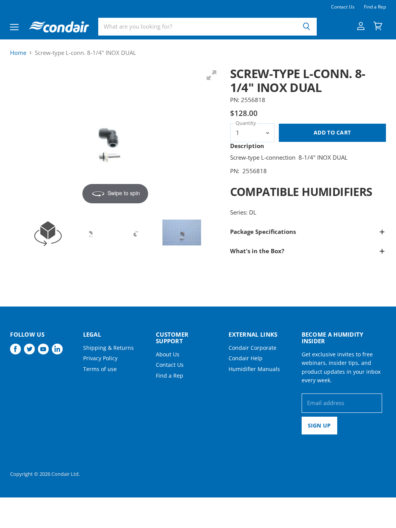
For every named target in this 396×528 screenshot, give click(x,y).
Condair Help (246, 358)
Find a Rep (375, 7)
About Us (167, 354)
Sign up (319, 425)
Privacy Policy (100, 358)
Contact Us (343, 7)
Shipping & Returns (108, 347)
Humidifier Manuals (254, 369)
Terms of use (100, 369)
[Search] (306, 27)
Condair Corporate (253, 347)
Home (18, 52)
